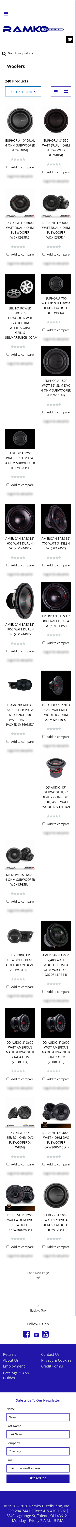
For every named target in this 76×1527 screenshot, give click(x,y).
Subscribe (38, 1478)
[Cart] (69, 40)
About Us (11, 1360)
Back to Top (38, 1310)
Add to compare (22, 167)
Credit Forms (52, 1366)
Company (13, 1443)
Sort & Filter (21, 91)
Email (10, 1460)
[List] (56, 91)
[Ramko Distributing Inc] (33, 29)
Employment (14, 1366)
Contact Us (50, 1354)
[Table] (66, 91)
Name (10, 1409)
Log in (11, 176)
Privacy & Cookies (56, 1360)
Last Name (13, 1426)
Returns (9, 1354)
